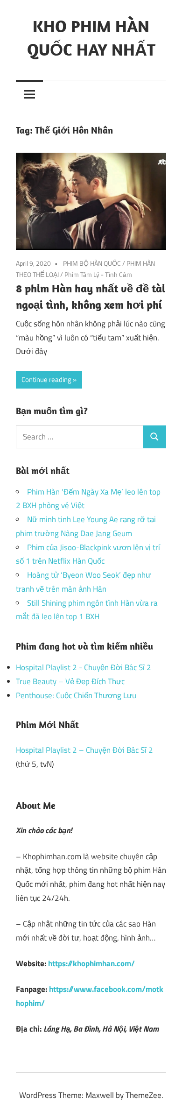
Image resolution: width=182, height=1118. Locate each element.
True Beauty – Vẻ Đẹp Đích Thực (70, 681)
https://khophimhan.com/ (91, 963)
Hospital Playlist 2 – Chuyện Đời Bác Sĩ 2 (84, 750)
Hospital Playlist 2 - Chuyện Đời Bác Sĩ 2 (83, 667)
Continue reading (46, 379)
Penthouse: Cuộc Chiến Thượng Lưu (76, 695)
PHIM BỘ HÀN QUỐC (92, 263)
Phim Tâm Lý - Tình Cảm (98, 274)
